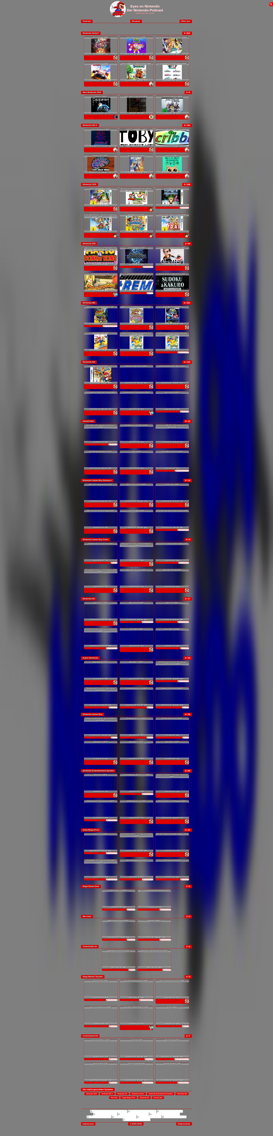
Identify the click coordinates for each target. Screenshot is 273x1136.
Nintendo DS (89, 362)
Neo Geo (87, 916)
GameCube (88, 421)
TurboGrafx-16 (90, 946)
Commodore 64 (90, 1036)
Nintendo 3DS (89, 184)
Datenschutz (184, 1124)
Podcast (87, 21)
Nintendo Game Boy (92, 714)
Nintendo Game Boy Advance (97, 480)
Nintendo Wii (89, 303)
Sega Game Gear (91, 886)
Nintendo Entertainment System (98, 771)
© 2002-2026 (136, 1124)
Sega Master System (93, 977)
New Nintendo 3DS (92, 92)
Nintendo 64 (89, 599)
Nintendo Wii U (90, 125)
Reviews (136, 21)
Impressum (88, 1124)
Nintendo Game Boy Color (95, 539)
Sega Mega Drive (91, 830)
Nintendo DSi (89, 243)
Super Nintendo (90, 658)
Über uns (185, 21)
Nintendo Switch (91, 33)
